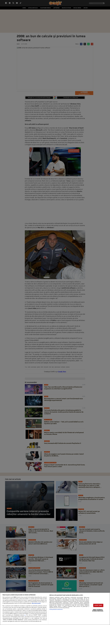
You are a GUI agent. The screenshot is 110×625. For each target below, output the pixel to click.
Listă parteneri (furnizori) (56, 609)
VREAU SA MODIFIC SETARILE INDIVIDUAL (97, 610)
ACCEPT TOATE (98, 605)
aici (25, 615)
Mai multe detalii (36, 603)
